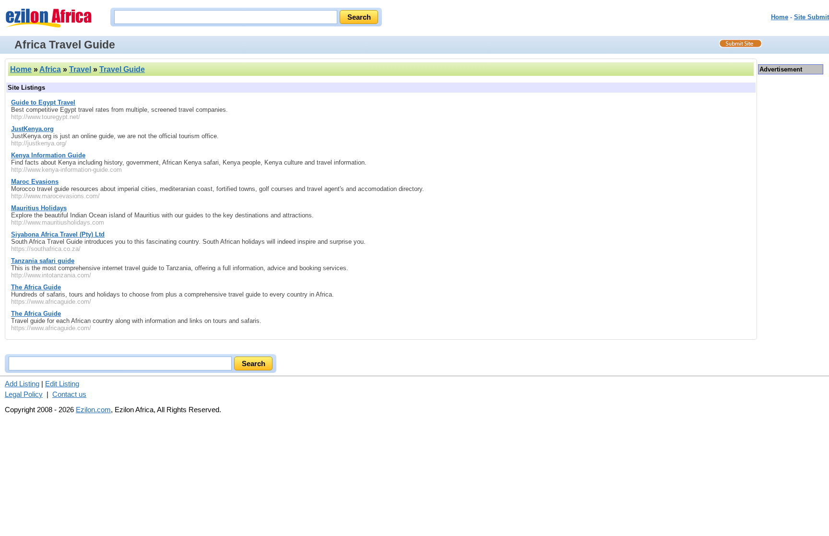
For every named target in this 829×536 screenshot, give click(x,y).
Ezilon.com (93, 409)
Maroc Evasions (35, 181)
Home (779, 17)
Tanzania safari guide (42, 260)
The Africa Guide (36, 287)
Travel (80, 69)
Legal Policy (24, 394)
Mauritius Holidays (39, 208)
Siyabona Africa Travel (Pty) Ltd (58, 234)
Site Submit (811, 17)
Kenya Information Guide (48, 155)
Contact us (69, 394)
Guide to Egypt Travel (43, 102)
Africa (50, 69)
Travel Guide (122, 69)
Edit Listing (62, 384)
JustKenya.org (32, 128)
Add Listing (22, 384)
